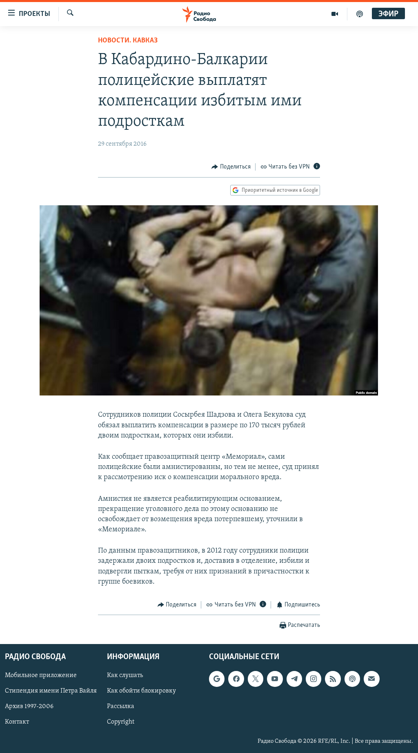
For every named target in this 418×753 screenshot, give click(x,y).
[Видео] (334, 14)
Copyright (120, 722)
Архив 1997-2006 (29, 706)
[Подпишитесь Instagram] (313, 678)
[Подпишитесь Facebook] (236, 678)
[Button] (231, 167)
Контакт (17, 722)
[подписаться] (371, 678)
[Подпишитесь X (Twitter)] (255, 678)
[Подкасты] (352, 678)
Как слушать (125, 675)
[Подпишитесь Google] (217, 678)
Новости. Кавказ (128, 40)
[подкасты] (359, 14)
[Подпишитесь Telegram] (294, 678)
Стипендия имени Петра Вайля (51, 691)
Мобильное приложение (41, 675)
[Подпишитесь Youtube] (274, 678)
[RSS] (332, 678)
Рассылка (120, 706)
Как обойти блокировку (141, 691)
